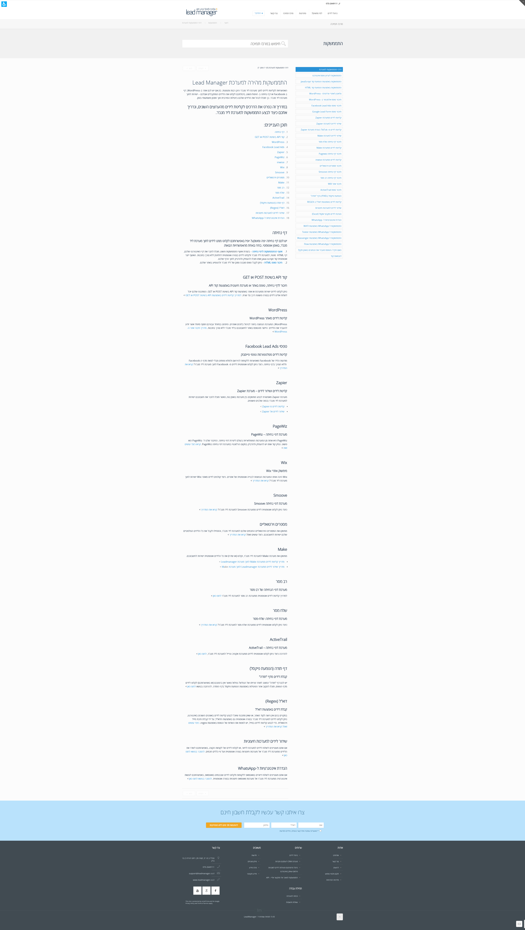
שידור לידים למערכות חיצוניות (270, 212)
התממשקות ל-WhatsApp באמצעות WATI (322, 225)
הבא (190, 68)
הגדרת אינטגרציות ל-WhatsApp (268, 218)
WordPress (278, 142)
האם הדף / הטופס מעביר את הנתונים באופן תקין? (319, 250)
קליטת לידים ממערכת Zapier (328, 117)
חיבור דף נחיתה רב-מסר (330, 177)
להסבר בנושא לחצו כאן (200, 778)
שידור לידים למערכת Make (329, 135)
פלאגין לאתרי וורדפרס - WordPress (325, 93)
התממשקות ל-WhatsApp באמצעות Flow (322, 244)
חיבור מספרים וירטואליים (330, 165)
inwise (280, 162)
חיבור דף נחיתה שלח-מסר (330, 141)
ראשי (226, 22)
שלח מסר (279, 192)
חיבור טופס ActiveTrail (330, 189)
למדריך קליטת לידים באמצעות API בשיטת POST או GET (213, 295)
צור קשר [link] (335, 861)
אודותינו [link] (336, 855)
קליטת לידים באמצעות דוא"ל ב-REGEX (324, 201)
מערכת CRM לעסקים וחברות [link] (286, 861)
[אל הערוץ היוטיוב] (197, 891)
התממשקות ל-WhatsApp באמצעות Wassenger (319, 238)
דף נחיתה (279, 132)
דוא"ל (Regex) (277, 207)
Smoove (279, 172)
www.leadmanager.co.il (203, 880)
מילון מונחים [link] (252, 861)
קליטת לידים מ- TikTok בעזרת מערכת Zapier (321, 129)
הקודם (201, 68)
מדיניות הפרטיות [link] (332, 880)
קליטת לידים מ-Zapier (273, 406)
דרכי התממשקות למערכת (191, 22)
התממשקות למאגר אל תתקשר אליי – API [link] (282, 877)
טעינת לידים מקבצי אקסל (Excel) (326, 213)
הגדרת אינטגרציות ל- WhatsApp (326, 219)
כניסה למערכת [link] (292, 896)
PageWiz (279, 157)
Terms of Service (203, 903)
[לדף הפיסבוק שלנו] (215, 891)
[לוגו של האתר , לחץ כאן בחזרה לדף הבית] (201, 13)
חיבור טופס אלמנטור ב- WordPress (325, 99)
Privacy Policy (190, 903)
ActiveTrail (278, 197)
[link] (332, 13)
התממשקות (212, 22)
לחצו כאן (217, 595)
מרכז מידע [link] (253, 867)
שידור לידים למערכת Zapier (328, 123)
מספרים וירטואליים (275, 177)
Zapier (280, 152)
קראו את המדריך (261, 480)
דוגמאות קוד (336, 256)
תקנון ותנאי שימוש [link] (332, 873)
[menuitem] (295, 14)
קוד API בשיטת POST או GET (269, 137)
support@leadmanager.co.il (201, 873)
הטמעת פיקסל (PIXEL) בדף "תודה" (326, 195)
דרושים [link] (336, 867)
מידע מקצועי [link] (252, 873)
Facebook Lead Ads (273, 147)
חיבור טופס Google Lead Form (326, 111)
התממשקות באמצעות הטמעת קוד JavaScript (321, 81)
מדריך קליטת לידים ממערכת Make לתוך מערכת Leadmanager (252, 561)
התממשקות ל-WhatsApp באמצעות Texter (321, 231)
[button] (4, 4)
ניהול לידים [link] (293, 855)
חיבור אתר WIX (334, 183)
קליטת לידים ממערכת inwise (328, 159)
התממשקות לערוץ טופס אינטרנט (326, 75)
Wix (282, 167)
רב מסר (280, 187)
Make (281, 182)
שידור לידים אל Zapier (273, 411)
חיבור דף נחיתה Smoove (330, 171)
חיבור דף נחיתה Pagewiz (330, 153)
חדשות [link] (254, 855)
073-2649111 (208, 867)
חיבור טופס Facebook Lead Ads (326, 105)
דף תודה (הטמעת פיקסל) (272, 202)
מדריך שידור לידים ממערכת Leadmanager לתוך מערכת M (253, 566)
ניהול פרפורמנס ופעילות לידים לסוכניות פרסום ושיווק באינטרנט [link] (283, 869)
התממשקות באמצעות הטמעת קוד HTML (323, 87)
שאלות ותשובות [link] (292, 902)
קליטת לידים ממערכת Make (329, 147)
